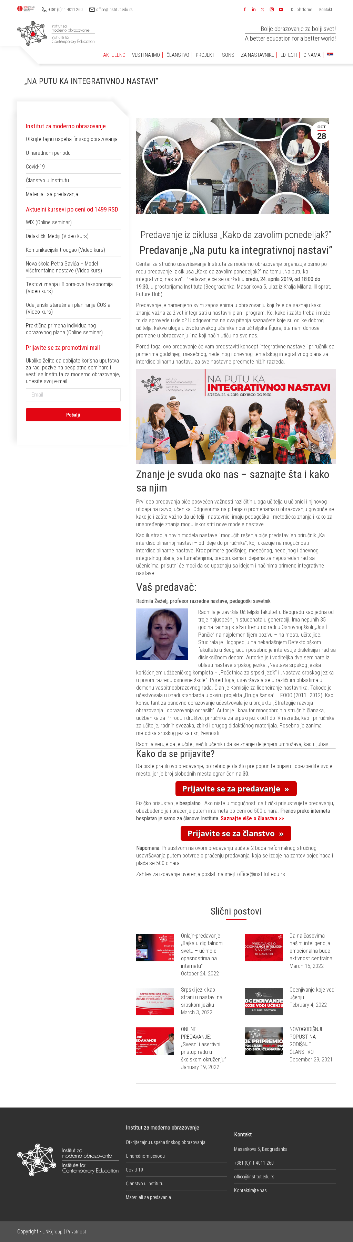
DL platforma (302, 9)
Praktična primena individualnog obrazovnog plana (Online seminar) (64, 329)
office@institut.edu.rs (115, 9)
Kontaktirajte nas (250, 1190)
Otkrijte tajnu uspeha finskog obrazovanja (72, 139)
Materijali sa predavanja (52, 194)
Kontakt (325, 9)
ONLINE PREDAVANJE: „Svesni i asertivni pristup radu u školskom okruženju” (203, 1044)
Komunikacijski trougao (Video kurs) (65, 250)
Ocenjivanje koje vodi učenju (312, 993)
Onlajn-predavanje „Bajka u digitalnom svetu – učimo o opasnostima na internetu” (202, 950)
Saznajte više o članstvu (250, 818)
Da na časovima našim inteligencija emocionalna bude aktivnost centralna (311, 947)
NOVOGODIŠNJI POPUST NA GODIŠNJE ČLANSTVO (306, 1040)
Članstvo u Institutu (47, 180)
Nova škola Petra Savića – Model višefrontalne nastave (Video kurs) (64, 267)
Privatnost (76, 1231)
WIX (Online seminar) (49, 222)
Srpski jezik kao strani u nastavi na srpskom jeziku (201, 997)
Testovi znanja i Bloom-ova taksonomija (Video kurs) (69, 287)
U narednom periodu (48, 153)
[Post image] (155, 947)
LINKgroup (52, 1231)
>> (281, 818)
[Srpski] (330, 55)
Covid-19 (35, 166)
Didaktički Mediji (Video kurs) (57, 236)
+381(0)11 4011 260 (65, 9)
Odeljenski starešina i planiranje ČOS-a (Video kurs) (68, 308)
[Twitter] (262, 9)
